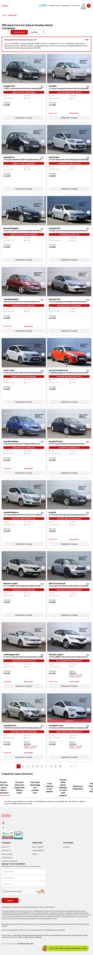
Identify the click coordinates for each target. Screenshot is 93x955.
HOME (4, 15)
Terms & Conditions (9, 861)
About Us (5, 847)
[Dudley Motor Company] (5, 6)
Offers (34, 854)
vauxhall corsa (56, 725)
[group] (24, 68)
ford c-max (8, 370)
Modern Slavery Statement (53, 935)
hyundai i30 (54, 228)
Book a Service (55, 5)
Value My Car (66, 5)
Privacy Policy (7, 854)
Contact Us (76, 5)
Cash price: (7, 102)
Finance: (72, 671)
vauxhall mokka (10, 299)
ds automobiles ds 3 (58, 370)
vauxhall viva (9, 725)
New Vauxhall (37, 847)
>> (74, 766)
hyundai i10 (8, 157)
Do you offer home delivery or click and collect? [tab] (63, 787)
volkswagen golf (11, 654)
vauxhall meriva (11, 512)
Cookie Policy (7, 858)
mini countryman (57, 583)
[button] (43, 70)
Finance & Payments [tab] (78, 787)
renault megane (11, 228)
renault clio (54, 299)
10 (60, 766)
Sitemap (39, 937)
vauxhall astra (56, 441)
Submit (10, 900)
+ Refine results (19, 32)
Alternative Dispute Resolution (32, 935)
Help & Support (30, 937)
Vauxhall (66, 847)
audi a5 (52, 512)
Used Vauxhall (37, 850)
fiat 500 (52, 86)
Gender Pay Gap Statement (72, 935)
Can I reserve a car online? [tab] (49, 787)
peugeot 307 (9, 86)
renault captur (10, 583)
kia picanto (54, 157)
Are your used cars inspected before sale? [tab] (19, 787)
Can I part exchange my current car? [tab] (35, 787)
